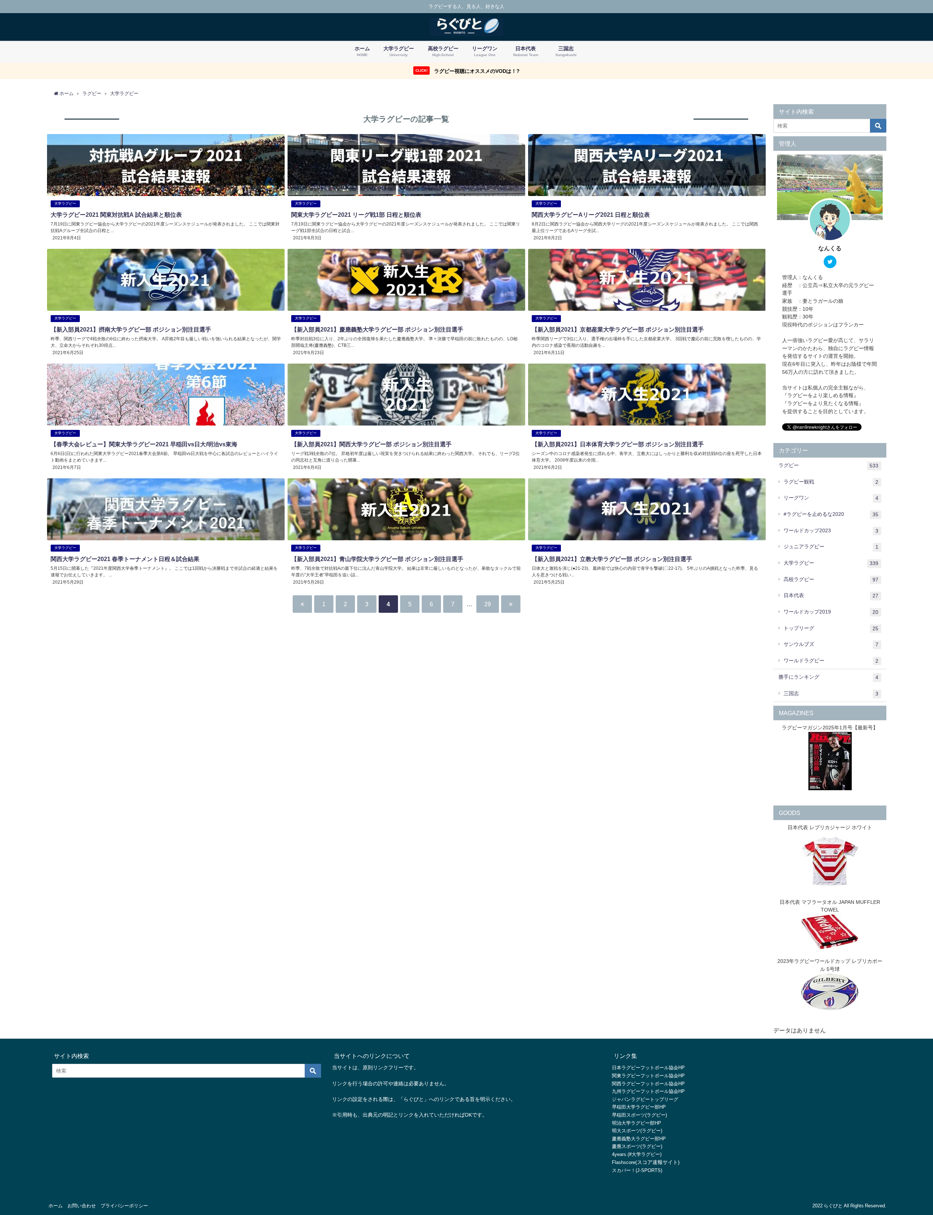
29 (487, 604)
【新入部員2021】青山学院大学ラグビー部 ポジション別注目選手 (377, 559)
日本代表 (831, 595)
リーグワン (831, 498)
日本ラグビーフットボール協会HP (648, 1067)
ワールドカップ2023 (831, 530)
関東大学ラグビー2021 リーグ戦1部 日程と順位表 (356, 214)
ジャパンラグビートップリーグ (645, 1099)
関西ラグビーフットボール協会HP (648, 1083)
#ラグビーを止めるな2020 (831, 514)
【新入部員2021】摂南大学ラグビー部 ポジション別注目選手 (131, 329)
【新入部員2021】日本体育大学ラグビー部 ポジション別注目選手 (618, 444)
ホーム (55, 1205)
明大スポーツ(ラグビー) (637, 1130)
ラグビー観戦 (831, 482)
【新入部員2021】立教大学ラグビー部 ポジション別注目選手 (612, 559)
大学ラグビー (65, 203)
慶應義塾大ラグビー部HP (639, 1138)
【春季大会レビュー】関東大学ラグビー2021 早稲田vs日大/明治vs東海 (144, 444)
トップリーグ (831, 628)
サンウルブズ (831, 644)
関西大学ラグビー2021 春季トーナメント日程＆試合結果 (125, 559)
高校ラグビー (831, 579)
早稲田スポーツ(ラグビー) (639, 1115)
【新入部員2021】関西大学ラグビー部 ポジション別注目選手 (371, 444)
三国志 (831, 693)
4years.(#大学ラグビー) (636, 1154)
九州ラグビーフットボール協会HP (648, 1091)
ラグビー (828, 465)
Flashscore (623, 1162)
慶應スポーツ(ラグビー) (637, 1146)
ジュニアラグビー (831, 546)
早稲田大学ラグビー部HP (639, 1107)
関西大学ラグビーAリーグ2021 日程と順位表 (591, 214)
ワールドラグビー (831, 660)
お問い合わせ (81, 1205)
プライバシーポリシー (124, 1205)
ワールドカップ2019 (831, 612)
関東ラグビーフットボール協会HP (648, 1075)
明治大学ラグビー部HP (636, 1123)
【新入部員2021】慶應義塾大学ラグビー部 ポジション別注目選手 (377, 329)
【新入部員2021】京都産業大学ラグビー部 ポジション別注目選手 (618, 329)
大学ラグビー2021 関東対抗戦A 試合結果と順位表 (116, 214)
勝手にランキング (828, 677)
